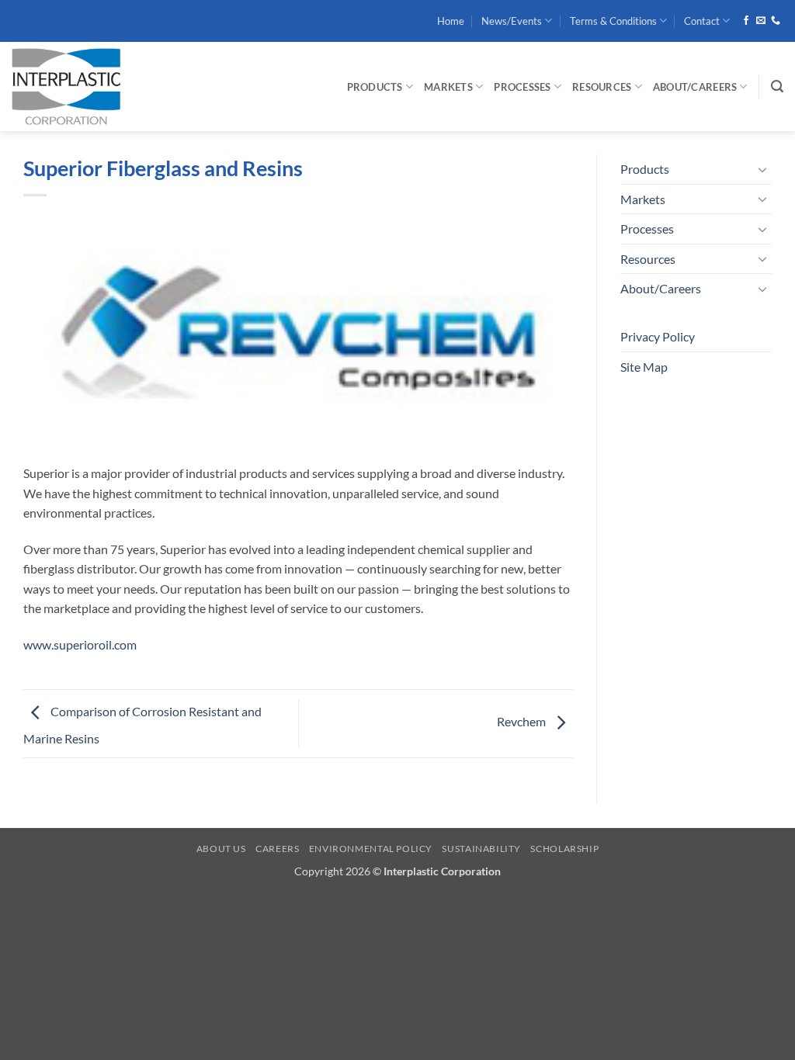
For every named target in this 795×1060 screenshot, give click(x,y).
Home (450, 21)
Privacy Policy (657, 336)
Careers (277, 848)
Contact (702, 21)
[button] (777, 86)
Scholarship (564, 848)
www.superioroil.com (80, 644)
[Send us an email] (760, 21)
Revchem (522, 721)
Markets (448, 87)
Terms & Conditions (613, 21)
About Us (221, 848)
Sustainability (481, 848)
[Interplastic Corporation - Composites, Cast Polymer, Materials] (120, 86)
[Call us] (775, 21)
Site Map (644, 366)
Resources (601, 87)
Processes (522, 87)
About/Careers (695, 87)
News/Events (511, 21)
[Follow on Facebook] (746, 21)
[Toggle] (762, 169)
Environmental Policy (370, 848)
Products (375, 87)
